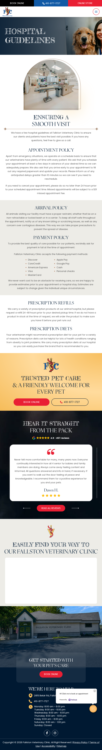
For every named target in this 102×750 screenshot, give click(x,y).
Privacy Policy (80, 742)
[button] (96, 11)
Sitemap (61, 746)
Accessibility (48, 746)
